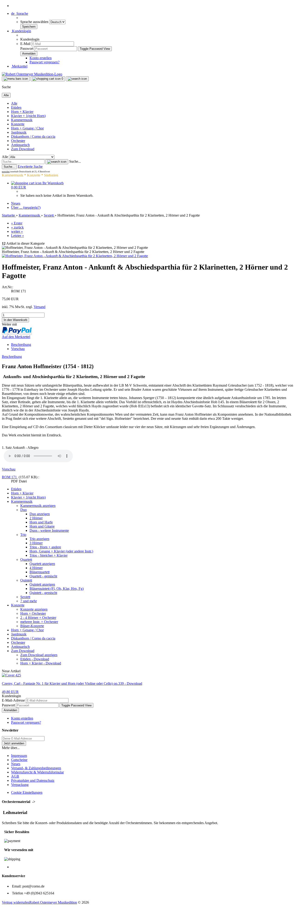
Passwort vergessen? (44, 62)
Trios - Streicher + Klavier (49, 555)
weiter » (17, 231)
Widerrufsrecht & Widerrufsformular (37, 772)
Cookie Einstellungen (26, 792)
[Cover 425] (11, 675)
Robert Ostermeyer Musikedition (53, 902)
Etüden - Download (34, 659)
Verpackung (20, 785)
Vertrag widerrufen (15, 902)
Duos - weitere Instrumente (49, 530)
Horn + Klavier (22, 112)
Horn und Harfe (41, 522)
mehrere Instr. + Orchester (39, 622)
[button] (19, 13)
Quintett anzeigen (42, 584)
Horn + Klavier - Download (40, 663)
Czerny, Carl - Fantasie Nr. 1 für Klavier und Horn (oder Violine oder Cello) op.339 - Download (72, 683)
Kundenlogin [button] (21, 31)
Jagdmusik (19, 132)
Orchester (18, 141)
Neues (15, 203)
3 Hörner (36, 543)
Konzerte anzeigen (33, 609)
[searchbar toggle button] (77, 78)
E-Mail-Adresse (13, 700)
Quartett (26, 559)
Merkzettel (19, 66)
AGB (15, 776)
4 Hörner (36, 568)
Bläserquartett (40, 572)
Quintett (26, 580)
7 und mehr (28, 601)
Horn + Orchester (33, 613)
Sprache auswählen (34, 22)
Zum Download (22, 149)
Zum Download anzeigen (38, 655)
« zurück (17, 227)
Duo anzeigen (40, 514)
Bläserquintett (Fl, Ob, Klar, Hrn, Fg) (57, 589)
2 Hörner (36, 518)
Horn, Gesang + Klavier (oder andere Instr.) (61, 551)
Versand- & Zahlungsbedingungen (36, 768)
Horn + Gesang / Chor (27, 128)
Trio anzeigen (39, 539)
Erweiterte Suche (30, 166)
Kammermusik (21, 120)
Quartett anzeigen (42, 564)
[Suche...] (56, 161)
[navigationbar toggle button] (16, 78)
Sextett (25, 597)
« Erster (16, 223)
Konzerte (17, 124)
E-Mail (25, 44)
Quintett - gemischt (43, 593)
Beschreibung (21, 345)
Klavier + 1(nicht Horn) (28, 116)
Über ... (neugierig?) (26, 207)
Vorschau (18, 349)
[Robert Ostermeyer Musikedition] (32, 74)
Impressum (19, 756)
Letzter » (17, 236)
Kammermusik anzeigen (38, 506)
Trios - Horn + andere (45, 547)
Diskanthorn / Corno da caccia (33, 136)
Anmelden (10, 710)
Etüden (16, 107)
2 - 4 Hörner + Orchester (38, 618)
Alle (14, 103)
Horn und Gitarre (42, 526)
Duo (23, 510)
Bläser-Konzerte (32, 626)
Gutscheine (19, 760)
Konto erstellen (41, 58)
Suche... (75, 161)
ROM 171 (10, 477)
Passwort (26, 48)
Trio (23, 535)
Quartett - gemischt (43, 576)
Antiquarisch (20, 145)
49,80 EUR (10, 692)
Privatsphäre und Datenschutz (32, 780)
